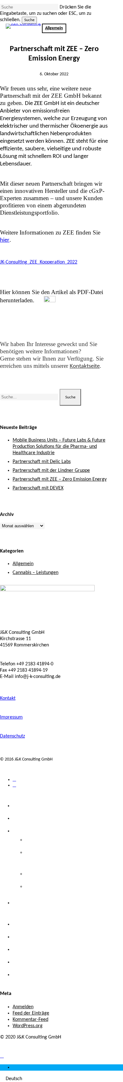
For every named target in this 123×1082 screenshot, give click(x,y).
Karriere (24, 961)
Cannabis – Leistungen (35, 572)
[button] (2, 1056)
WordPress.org (28, 1025)
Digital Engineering (39, 924)
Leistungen (28, 830)
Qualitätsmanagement (57, 873)
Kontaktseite (85, 366)
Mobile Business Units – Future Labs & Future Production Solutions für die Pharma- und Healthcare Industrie (59, 446)
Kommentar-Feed (30, 1019)
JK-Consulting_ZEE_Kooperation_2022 (38, 262)
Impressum (11, 717)
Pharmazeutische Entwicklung (67, 839)
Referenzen (29, 936)
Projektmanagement (54, 886)
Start (19, 805)
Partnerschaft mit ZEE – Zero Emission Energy (60, 479)
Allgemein (23, 563)
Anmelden (23, 1007)
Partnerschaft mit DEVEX (38, 488)
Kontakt (7, 698)
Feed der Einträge (31, 1013)
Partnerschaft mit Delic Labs (42, 461)
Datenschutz (12, 736)
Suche (29, 20)
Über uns (26, 818)
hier (4, 240)
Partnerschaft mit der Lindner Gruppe (51, 470)
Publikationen (32, 949)
